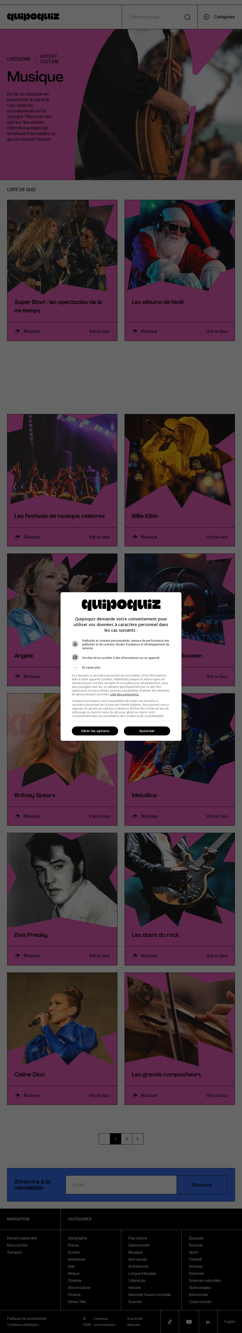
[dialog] (121, 666)
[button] (121, 667)
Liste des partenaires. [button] (124, 694)
